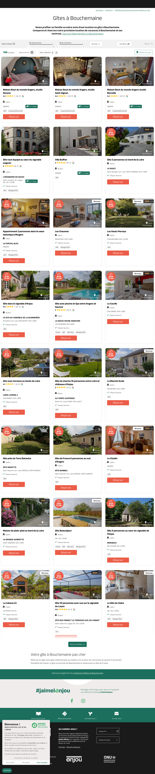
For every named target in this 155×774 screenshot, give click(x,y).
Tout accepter (42, 762)
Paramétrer (26, 762)
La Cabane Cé (10, 603)
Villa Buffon (61, 159)
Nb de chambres (65, 43)
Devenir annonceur (73, 747)
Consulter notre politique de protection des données (21, 754)
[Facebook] (72, 701)
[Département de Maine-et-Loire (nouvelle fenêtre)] (74, 759)
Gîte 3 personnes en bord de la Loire (125, 159)
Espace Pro (103, 731)
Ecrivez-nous (116, 718)
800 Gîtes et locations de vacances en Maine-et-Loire (132, 10)
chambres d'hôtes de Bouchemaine (88, 673)
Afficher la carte (145, 52)
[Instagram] (83, 701)
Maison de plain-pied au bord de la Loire (23, 530)
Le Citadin (112, 458)
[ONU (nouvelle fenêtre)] (110, 759)
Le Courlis (112, 303)
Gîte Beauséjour (63, 530)
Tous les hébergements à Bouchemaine (82, 33)
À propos (62, 747)
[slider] (29, 44)
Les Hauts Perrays (116, 231)
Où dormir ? (109, 10)
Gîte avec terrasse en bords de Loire (21, 381)
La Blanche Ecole (115, 381)
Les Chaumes (62, 231)
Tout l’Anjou (99, 10)
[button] (7, 770)
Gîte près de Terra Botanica (17, 458)
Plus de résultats (76, 644)
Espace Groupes (104, 740)
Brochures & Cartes (38, 718)
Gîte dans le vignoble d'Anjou (18, 303)
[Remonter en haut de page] (150, 769)
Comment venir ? (91, 718)
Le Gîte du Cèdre (115, 603)
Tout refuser (10, 762)
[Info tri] (56, 53)
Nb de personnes (35, 43)
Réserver (14, 116)
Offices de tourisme (64, 718)
